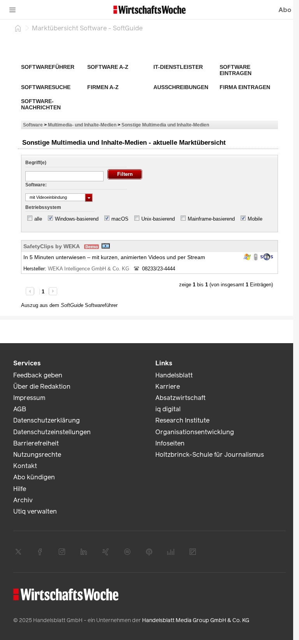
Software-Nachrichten (41, 104)
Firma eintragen (245, 87)
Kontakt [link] (25, 465)
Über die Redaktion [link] (41, 386)
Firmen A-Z (103, 87)
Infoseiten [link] (170, 443)
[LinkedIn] (83, 551)
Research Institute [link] (182, 420)
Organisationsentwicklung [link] (194, 432)
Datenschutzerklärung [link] (46, 420)
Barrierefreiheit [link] (36, 443)
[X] (18, 551)
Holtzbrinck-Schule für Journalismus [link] (209, 454)
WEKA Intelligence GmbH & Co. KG (89, 269)
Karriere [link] (167, 386)
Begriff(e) (35, 162)
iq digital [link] (168, 409)
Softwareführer (47, 67)
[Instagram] (62, 551)
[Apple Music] (149, 551)
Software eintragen (236, 70)
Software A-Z (107, 67)
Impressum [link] (29, 397)
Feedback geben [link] (37, 375)
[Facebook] (40, 551)
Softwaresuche (45, 87)
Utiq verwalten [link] (35, 511)
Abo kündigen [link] (34, 477)
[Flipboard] (192, 551)
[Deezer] (171, 551)
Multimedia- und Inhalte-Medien (82, 124)
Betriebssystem (43, 207)
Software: (36, 185)
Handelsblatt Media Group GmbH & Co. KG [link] (195, 620)
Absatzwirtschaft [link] (180, 397)
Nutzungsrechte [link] (37, 454)
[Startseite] (18, 28)
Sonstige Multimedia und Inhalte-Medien (165, 124)
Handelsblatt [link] (174, 375)
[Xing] (105, 551)
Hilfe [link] (19, 488)
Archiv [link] (23, 500)
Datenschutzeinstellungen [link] (52, 432)
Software (33, 124)
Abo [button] (284, 9)
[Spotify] (127, 551)
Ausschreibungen (180, 87)
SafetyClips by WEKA (51, 246)
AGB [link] (19, 409)
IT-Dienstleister (178, 67)
